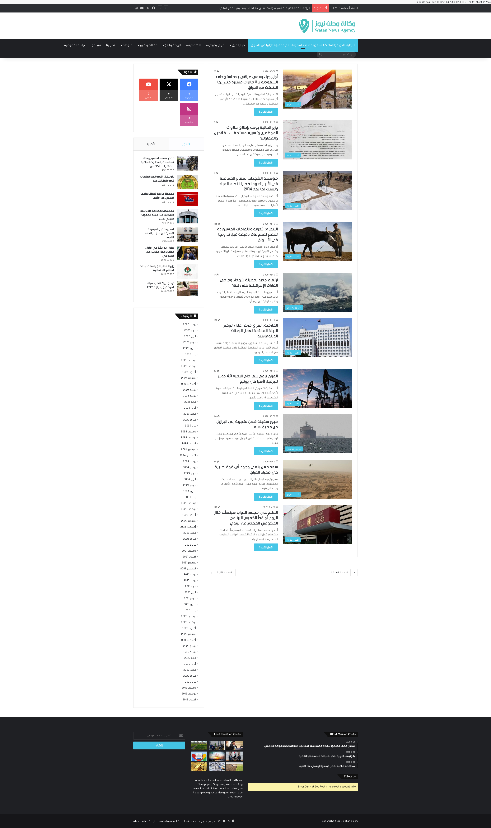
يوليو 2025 (189, 390)
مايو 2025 (190, 402)
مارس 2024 (189, 485)
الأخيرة (151, 143)
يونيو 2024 (189, 467)
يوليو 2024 (189, 461)
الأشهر (186, 143)
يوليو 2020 (189, 646)
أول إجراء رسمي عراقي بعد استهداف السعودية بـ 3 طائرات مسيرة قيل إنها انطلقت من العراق (247, 82)
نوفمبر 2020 (188, 622)
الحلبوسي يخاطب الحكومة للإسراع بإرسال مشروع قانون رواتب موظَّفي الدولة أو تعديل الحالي (252, 8)
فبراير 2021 (190, 604)
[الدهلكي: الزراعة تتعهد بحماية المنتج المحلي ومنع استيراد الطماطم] (234, 767)
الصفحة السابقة (339, 572)
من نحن (96, 45)
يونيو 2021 (190, 580)
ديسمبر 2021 (189, 550)
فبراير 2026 (189, 348)
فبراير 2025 (189, 419)
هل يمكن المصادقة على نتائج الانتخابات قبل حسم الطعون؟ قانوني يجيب (157, 214)
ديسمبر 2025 (188, 360)
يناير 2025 (190, 425)
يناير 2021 (190, 610)
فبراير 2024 (189, 491)
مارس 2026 (189, 342)
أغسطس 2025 (188, 384)
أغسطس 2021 (188, 568)
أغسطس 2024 (188, 455)
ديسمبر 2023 (188, 503)
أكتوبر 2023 (189, 515)
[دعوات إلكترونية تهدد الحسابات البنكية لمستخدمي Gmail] (199, 756)
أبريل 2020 (190, 664)
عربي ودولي (216, 45)
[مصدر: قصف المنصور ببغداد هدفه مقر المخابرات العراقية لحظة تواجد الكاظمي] (187, 163)
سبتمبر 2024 (188, 449)
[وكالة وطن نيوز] (327, 26)
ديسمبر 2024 (188, 431)
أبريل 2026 (190, 336)
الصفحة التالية (224, 572)
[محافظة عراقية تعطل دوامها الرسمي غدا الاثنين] (187, 199)
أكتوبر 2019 (189, 699)
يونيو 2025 (189, 396)
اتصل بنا (110, 45)
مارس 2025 (189, 413)
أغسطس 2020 (188, 640)
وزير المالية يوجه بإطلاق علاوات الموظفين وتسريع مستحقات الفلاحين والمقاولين (246, 132)
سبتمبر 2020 (188, 634)
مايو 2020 (190, 658)
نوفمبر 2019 (189, 693)
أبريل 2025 (190, 408)
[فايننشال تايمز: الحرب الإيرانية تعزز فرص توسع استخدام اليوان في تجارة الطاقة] (217, 756)
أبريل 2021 (190, 592)
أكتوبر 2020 (189, 628)
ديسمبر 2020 (188, 616)
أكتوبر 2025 (189, 372)
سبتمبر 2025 (188, 378)
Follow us (350, 776)
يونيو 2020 (189, 652)
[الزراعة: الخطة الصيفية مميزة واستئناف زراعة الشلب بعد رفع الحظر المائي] (199, 745)
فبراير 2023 (189, 539)
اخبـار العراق (238, 45)
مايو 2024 (190, 473)
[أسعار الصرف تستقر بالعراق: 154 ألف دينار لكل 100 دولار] (217, 767)
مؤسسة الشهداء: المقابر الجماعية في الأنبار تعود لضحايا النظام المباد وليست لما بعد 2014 (248, 183)
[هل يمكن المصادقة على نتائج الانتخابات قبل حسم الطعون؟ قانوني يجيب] (187, 216)
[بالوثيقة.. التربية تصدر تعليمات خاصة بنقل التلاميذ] (187, 182)
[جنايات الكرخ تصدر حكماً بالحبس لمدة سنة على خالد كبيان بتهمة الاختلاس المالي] (234, 745)
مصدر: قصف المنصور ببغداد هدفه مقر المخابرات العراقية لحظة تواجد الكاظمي (157, 162)
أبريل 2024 (190, 479)
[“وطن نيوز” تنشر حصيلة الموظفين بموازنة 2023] (187, 288)
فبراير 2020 (189, 676)
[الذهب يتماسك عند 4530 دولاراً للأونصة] (199, 767)
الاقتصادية (194, 45)
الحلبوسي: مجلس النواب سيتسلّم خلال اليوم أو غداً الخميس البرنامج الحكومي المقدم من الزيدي (246, 517)
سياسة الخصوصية (75, 45)
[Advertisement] (207, 24)
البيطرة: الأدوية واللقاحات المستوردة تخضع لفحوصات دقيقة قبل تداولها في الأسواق (303, 45)
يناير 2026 (190, 354)
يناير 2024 (190, 497)
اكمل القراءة (266, 111)
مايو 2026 (190, 330)
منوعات (127, 45)
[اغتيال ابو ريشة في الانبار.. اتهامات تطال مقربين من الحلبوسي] (187, 253)
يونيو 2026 (189, 324)
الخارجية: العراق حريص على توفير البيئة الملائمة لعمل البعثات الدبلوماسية (251, 330)
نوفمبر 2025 (188, 366)
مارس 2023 (189, 533)
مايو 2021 (190, 586)
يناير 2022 (190, 544)
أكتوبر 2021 (189, 556)
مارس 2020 (189, 670)
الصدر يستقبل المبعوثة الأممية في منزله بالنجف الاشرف (159, 233)
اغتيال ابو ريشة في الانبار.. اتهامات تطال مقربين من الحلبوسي (159, 251)
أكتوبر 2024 (189, 443)
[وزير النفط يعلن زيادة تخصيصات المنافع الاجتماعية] (187, 271)
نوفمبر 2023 (188, 509)
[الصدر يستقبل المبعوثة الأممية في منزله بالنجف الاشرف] (187, 234)
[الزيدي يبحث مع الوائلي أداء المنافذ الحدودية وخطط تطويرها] (217, 745)
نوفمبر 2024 (188, 437)
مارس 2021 (190, 598)
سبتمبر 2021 (189, 562)
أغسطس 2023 (188, 527)
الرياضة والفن (173, 45)
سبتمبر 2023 (188, 521)
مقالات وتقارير (148, 45)
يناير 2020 (190, 681)
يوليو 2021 (190, 574)
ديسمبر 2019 (189, 687)
